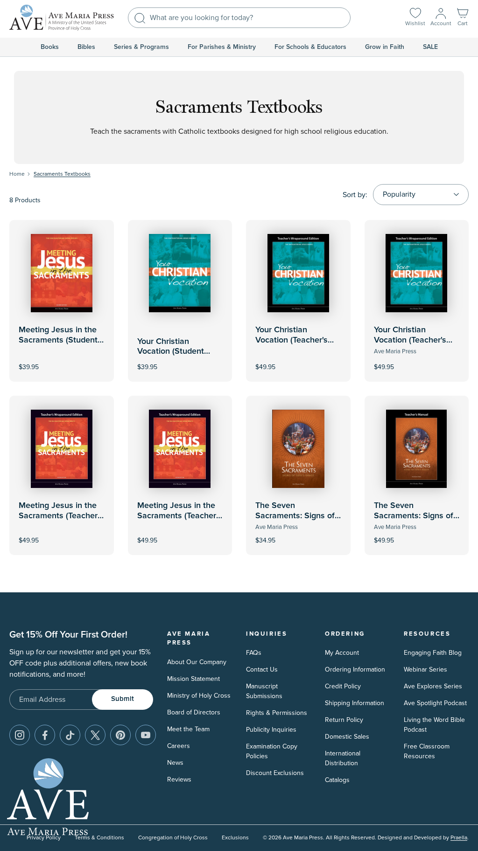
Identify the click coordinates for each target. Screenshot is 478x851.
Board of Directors (193, 712)
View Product (298, 360)
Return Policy (344, 720)
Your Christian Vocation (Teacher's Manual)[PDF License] (414, 340)
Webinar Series (425, 669)
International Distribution (342, 758)
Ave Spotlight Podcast (435, 703)
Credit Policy (343, 686)
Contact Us (262, 669)
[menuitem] (49, 47)
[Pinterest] (120, 735)
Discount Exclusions (275, 773)
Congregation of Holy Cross (173, 837)
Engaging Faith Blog (433, 653)
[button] (463, 18)
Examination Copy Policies (271, 751)
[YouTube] (145, 735)
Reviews (179, 779)
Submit (122, 698)
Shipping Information (354, 703)
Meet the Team (188, 729)
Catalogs (337, 780)
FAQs (253, 653)
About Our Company (196, 662)
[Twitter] (95, 735)
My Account (342, 653)
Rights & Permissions (276, 713)
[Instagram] (19, 735)
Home (17, 174)
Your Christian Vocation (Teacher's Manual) (291, 340)
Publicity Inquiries (271, 730)
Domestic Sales (347, 737)
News (175, 763)
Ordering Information (355, 669)
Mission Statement (193, 679)
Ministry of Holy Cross (199, 696)
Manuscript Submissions (264, 691)
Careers (178, 746)
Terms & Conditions (99, 837)
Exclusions (235, 837)
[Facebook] (45, 735)
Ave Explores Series (433, 686)
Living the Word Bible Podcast (434, 725)
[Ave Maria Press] (61, 18)
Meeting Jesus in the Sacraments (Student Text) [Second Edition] (59, 340)
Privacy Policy (44, 837)
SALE (430, 47)
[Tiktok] (70, 735)
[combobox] (239, 17)
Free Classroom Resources (427, 751)
